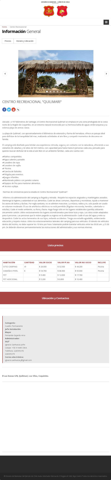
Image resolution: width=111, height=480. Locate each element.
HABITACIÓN (9, 262)
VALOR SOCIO (45, 262)
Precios (8, 41)
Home (4, 27)
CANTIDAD (29, 262)
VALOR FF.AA (64, 262)
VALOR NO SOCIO (83, 262)
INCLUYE (102, 262)
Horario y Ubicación (24, 41)
